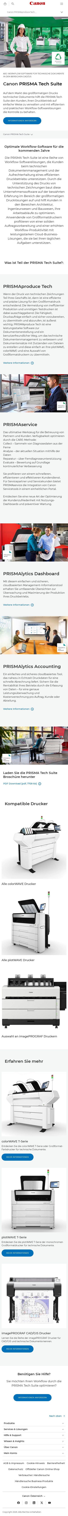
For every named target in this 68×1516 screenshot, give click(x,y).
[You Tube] (49, 1503)
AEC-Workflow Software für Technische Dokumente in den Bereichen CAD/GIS (33, 75)
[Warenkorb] (5, 3)
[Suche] (12, 3)
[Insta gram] (26, 1503)
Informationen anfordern (22, 121)
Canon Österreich (32, 1496)
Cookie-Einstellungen (34, 1487)
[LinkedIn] (34, 1503)
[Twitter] (41, 1503)
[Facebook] (18, 1503)
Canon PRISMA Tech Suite (16, 134)
